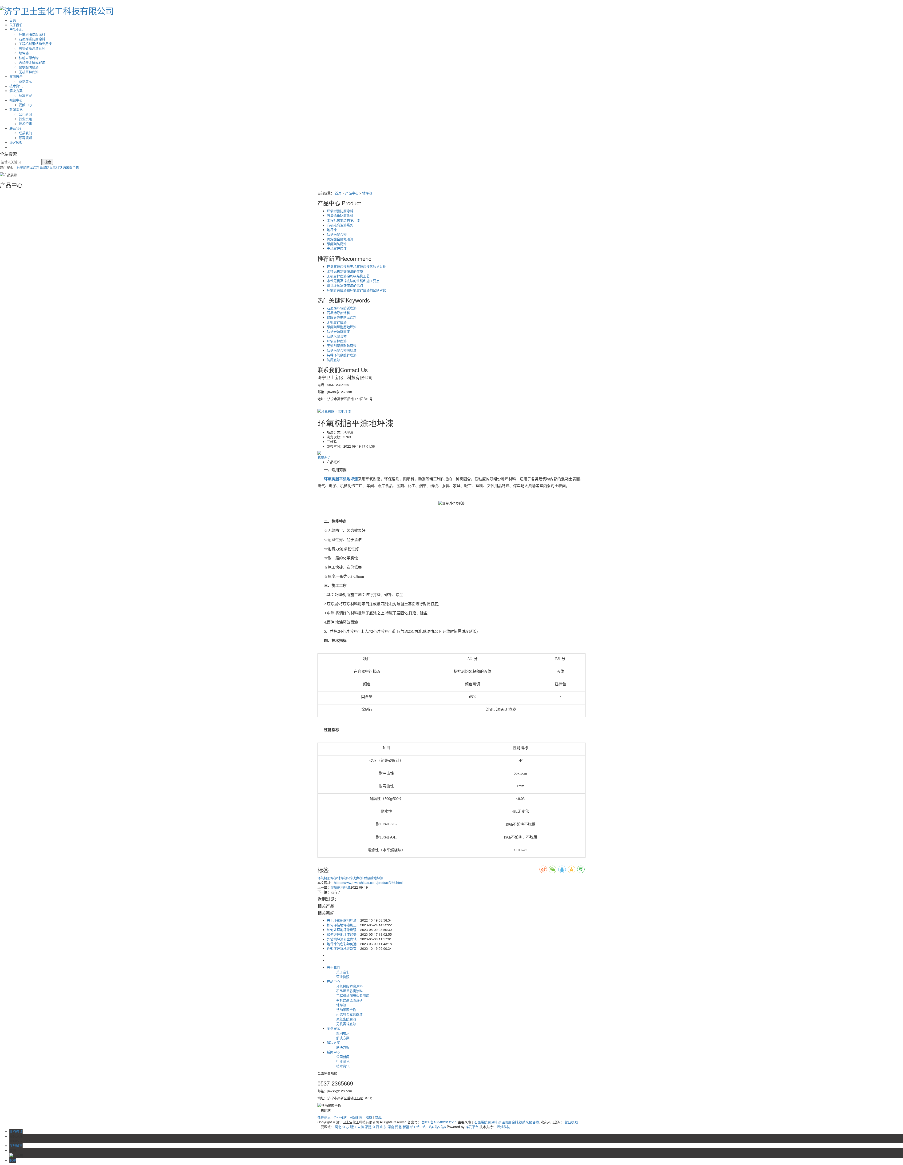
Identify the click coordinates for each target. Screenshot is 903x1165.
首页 (12, 20)
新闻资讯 (16, 109)
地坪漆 (24, 53)
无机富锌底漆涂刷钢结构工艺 (348, 276)
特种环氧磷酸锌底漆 (341, 355)
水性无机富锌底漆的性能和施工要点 (353, 280)
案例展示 (16, 76)
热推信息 (324, 1117)
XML (378, 1117)
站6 (443, 1126)
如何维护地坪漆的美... (343, 934)
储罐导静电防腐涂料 (341, 317)
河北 (338, 1126)
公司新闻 (25, 114)
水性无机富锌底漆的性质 (345, 271)
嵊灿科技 (503, 1126)
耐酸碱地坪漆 (373, 877)
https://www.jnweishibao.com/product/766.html (368, 882)
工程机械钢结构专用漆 (35, 43)
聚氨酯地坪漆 (340, 887)
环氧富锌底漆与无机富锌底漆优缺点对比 (356, 266)
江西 (375, 1126)
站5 (437, 1126)
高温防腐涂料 (49, 167)
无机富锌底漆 (29, 71)
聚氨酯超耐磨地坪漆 (341, 326)
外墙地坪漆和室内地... (343, 939)
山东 (383, 1126)
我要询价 (324, 457)
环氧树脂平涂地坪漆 (332, 877)
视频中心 (16, 100)
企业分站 (340, 1117)
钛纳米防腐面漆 (338, 331)
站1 (412, 1126)
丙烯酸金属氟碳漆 (32, 62)
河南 (391, 1126)
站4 (431, 1126)
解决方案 (16, 90)
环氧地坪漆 (355, 877)
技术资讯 (16, 85)
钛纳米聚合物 (29, 57)
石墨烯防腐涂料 (28, 167)
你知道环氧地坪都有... (343, 948)
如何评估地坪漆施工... (343, 924)
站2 (418, 1126)
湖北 (398, 1126)
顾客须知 (25, 137)
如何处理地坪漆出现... (343, 929)
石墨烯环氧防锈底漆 (341, 308)
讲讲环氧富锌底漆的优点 (345, 285)
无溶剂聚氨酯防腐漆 (341, 345)
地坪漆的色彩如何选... (343, 943)
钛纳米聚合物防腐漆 (341, 350)
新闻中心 (333, 1052)
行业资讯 (25, 118)
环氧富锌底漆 (337, 340)
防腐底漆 (333, 359)
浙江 (353, 1126)
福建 (368, 1126)
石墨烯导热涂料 (338, 312)
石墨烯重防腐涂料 (32, 38)
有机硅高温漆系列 (32, 48)
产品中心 (16, 29)
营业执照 (342, 976)
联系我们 (16, 128)
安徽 (360, 1126)
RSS (368, 1117)
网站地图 (356, 1117)
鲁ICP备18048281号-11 (439, 1122)
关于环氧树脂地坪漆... (343, 920)
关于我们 (16, 24)
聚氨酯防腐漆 (29, 67)
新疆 (406, 1126)
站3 (425, 1126)
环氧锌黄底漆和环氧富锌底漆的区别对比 (356, 290)
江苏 (345, 1126)
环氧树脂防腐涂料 (32, 34)
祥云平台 (472, 1126)
